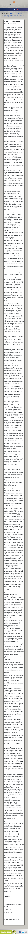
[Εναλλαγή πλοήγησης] (10, 10)
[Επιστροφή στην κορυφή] (26, 932)
